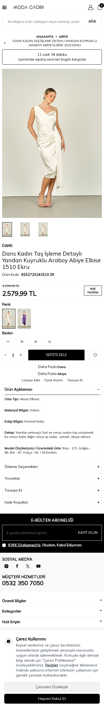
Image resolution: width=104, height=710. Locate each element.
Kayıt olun (88, 532)
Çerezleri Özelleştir (52, 686)
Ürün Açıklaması (18, 389)
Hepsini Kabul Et (52, 698)
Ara (92, 21)
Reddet (51, 665)
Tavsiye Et (75, 380)
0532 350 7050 (22, 583)
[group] (52, 143)
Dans (7, 245)
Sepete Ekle (56, 355)
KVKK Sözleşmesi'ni (24, 545)
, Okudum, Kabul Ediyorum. (45, 545)
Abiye (63, 37)
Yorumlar (12, 478)
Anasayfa (45, 37)
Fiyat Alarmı (54, 380)
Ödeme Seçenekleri (21, 466)
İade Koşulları (16, 502)
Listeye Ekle (31, 380)
